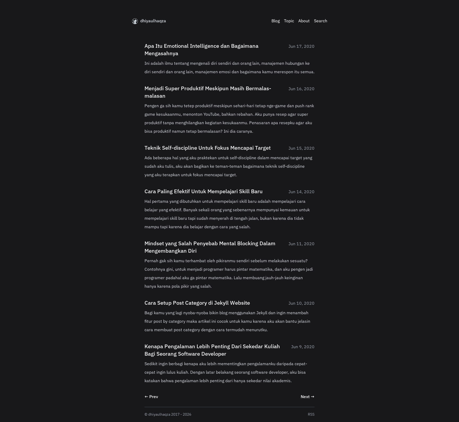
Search (320, 21)
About (304, 21)
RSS (311, 414)
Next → (307, 397)
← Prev (151, 397)
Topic (289, 21)
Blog (275, 21)
